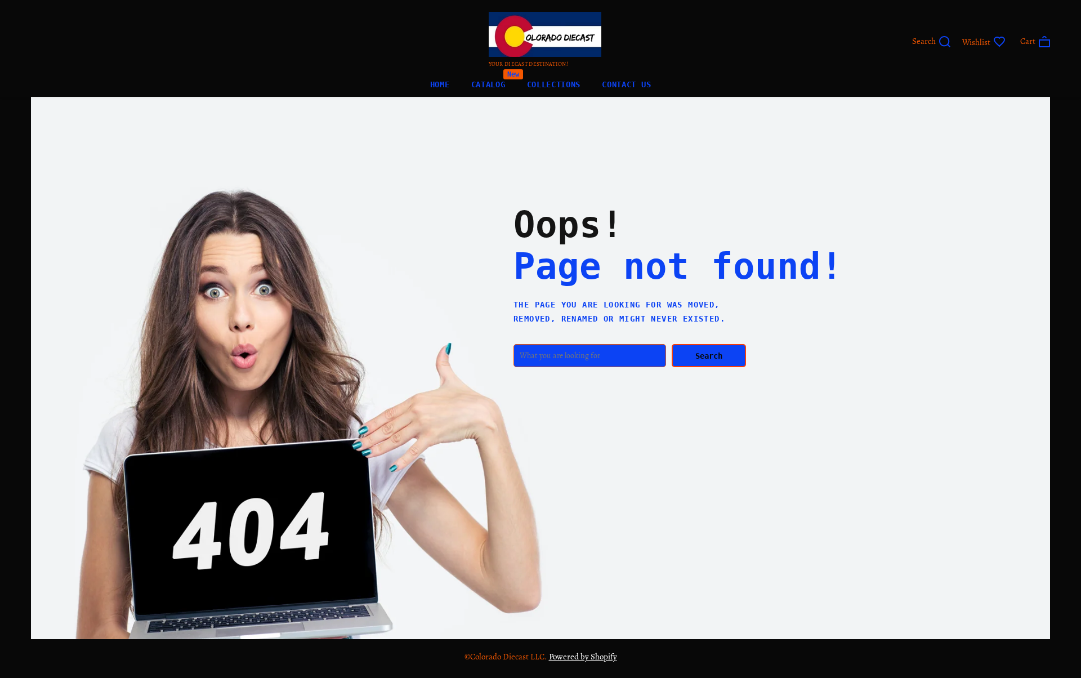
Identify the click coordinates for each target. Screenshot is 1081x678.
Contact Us (626, 84)
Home (440, 84)
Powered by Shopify (583, 656)
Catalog (488, 82)
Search (708, 355)
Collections (554, 84)
